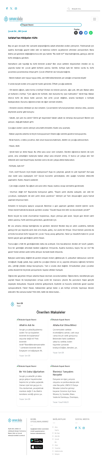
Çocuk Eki (12, 31)
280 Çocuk (22, 31)
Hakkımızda (59, 451)
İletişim (57, 454)
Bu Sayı (57, 433)
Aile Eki (57, 436)
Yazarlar (57, 448)
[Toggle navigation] (94, 19)
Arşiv (56, 445)
